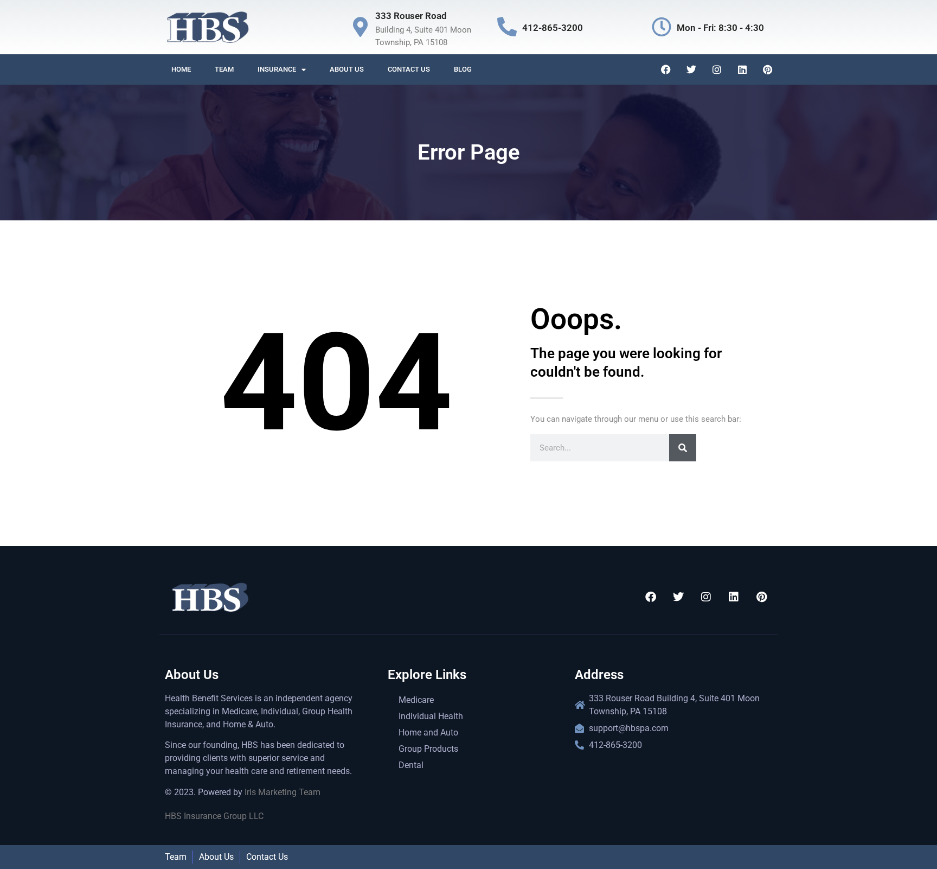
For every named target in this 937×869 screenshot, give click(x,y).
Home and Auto (428, 732)
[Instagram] (717, 69)
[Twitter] (691, 69)
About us (347, 69)
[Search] (682, 447)
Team (224, 69)
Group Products (428, 749)
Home (181, 69)
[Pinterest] (768, 69)
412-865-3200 (552, 27)
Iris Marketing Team (282, 792)
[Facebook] (666, 69)
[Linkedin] (742, 69)
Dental (411, 765)
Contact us (409, 69)
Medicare (416, 700)
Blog (463, 69)
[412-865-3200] (507, 27)
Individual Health (431, 716)
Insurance (277, 69)
